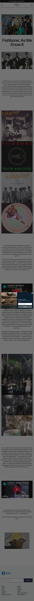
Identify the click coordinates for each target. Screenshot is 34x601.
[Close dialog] (32, 293)
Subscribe (25, 306)
